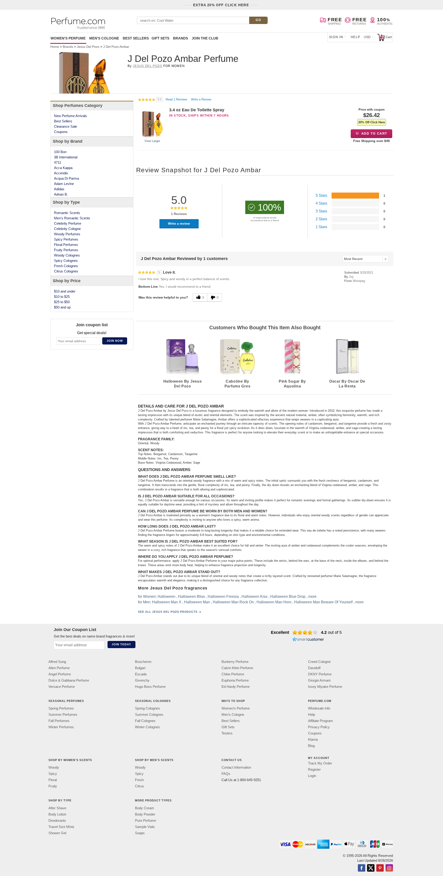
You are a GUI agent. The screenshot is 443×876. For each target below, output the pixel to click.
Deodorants (57, 820)
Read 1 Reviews (177, 99)
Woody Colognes (67, 255)
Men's (104, 38)
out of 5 (331, 632)
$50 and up (62, 307)
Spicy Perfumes (66, 239)
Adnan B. (61, 194)
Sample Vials (145, 827)
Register (314, 769)
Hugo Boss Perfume (150, 687)
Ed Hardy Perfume (236, 687)
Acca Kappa (63, 168)
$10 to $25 (62, 297)
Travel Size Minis (61, 827)
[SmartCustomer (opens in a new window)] (308, 640)
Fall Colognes (145, 721)
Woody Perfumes (67, 234)
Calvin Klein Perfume (237, 668)
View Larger (152, 141)
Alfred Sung (57, 662)
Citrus (139, 786)
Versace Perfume (61, 687)
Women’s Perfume (236, 708)
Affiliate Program (320, 721)
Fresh (139, 780)
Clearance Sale (65, 126)
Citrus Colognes (66, 271)
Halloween (166, 597)
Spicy (52, 774)
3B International (65, 157)
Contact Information (236, 767)
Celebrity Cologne (67, 229)
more (312, 597)
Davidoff (314, 668)
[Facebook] (361, 868)
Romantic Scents (67, 213)
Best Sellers (136, 38)
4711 (57, 162)
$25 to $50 (62, 302)
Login (312, 776)
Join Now (115, 340)
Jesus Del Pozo (147, 66)
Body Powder (145, 814)
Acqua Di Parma (66, 178)
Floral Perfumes (66, 245)
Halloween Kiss (254, 597)
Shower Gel (57, 833)
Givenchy (142, 680)
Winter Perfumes (61, 727)
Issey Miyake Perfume (325, 687)
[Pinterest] (380, 868)
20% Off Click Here (371, 122)
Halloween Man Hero (274, 602)
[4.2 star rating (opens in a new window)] (305, 632)
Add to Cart (373, 133)
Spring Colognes (147, 708)
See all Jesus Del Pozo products (168, 612)
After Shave (57, 808)
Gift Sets (160, 38)
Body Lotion (57, 814)
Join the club (205, 38)
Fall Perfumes (58, 721)
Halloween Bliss (191, 597)
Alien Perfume (59, 668)
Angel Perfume (59, 674)
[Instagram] (389, 868)
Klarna (313, 739)
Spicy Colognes (66, 261)
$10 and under (64, 291)
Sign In (336, 37)
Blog (311, 746)
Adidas (59, 189)
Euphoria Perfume (235, 680)
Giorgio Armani (319, 680)
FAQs (226, 774)
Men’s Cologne (233, 714)
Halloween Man (197, 602)
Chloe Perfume (233, 674)
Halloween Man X (166, 602)
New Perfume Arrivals (70, 116)
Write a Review (201, 99)
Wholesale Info (319, 708)
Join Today (121, 644)
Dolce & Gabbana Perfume (68, 680)
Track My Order (320, 763)
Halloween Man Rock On (233, 602)
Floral (52, 780)
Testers (227, 733)
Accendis (61, 173)
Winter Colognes (147, 727)
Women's (68, 38)
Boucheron (143, 662)
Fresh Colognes (66, 266)
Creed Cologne (319, 662)
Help (355, 37)
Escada (141, 674)
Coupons (61, 132)
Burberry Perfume (235, 662)
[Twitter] (370, 868)
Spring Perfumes (61, 708)
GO (258, 20)
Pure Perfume (145, 820)
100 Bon (60, 152)
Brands (180, 38)
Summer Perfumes (62, 714)
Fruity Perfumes (66, 250)
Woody (53, 767)
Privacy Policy (319, 727)
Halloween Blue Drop (287, 597)
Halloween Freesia (223, 597)
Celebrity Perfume (67, 223)
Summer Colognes (149, 714)
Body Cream (144, 808)
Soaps (140, 833)
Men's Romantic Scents (72, 218)
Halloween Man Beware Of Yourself (323, 602)
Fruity (52, 786)
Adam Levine (64, 184)
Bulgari (140, 668)
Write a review (179, 223)
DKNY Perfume (320, 674)
